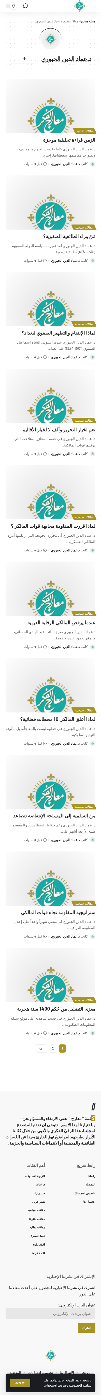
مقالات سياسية (84, 227)
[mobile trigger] (90, 6)
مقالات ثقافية (85, 131)
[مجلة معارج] (79, 6)
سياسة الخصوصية (80, 1385)
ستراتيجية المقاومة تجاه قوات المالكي (58, 912)
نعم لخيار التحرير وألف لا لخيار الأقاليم (58, 429)
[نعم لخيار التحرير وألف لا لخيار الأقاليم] (50, 396)
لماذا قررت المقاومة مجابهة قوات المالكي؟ (53, 526)
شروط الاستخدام (55, 1385)
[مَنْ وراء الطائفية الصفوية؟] (50, 202)
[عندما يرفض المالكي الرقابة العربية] (50, 589)
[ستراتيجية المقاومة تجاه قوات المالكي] (50, 878)
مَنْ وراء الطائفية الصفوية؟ (69, 236)
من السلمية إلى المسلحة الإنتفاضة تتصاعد (54, 815)
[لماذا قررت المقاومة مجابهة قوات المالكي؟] (50, 492)
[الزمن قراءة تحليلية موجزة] (50, 106)
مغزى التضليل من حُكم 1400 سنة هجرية (56, 1008)
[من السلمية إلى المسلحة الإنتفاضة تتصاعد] (50, 782)
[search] (25, 6)
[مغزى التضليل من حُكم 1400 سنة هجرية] (50, 975)
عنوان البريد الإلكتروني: (76, 1304)
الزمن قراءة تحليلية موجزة (69, 140)
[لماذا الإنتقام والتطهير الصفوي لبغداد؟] (50, 299)
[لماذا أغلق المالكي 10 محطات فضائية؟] (50, 685)
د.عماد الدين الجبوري (65, 164)
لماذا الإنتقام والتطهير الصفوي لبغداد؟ (58, 332)
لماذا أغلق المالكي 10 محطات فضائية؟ (57, 719)
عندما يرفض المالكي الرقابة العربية (61, 622)
